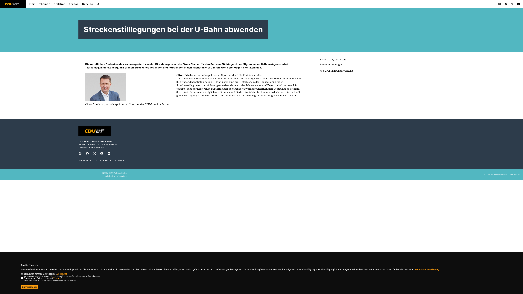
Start (32, 4)
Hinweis (57, 278)
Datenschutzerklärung (427, 269)
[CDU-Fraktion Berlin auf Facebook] (87, 154)
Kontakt (120, 160)
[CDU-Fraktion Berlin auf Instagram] (80, 154)
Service (87, 4)
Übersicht (62, 273)
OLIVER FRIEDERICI (332, 71)
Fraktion (60, 4)
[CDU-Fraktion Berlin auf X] (94, 154)
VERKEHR (348, 71)
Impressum (84, 160)
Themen (44, 4)
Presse (74, 4)
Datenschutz (103, 160)
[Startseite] (94, 131)
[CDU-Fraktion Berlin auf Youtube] (102, 154)
